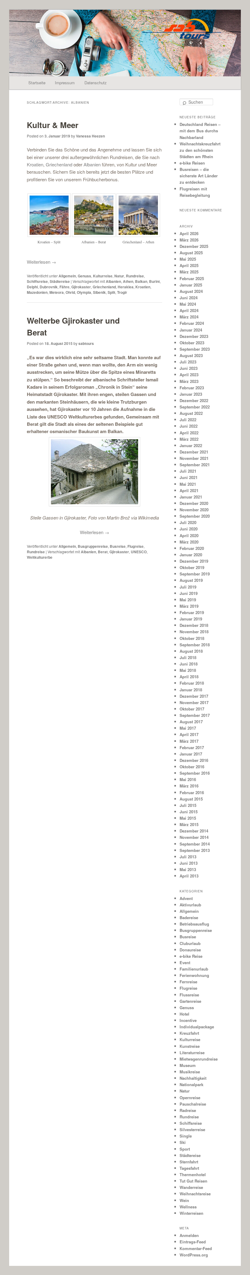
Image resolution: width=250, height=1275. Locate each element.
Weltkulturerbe (39, 557)
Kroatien (35, 164)
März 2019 (189, 606)
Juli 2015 (188, 805)
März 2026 (189, 240)
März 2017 (189, 741)
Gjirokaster (81, 287)
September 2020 (195, 516)
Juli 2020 (188, 522)
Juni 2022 (189, 426)
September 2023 (195, 349)
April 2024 (189, 310)
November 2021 (194, 458)
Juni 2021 (189, 477)
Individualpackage (197, 1027)
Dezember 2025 (194, 246)
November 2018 (194, 631)
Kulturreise (102, 276)
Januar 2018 (191, 690)
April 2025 (189, 265)
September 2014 (195, 844)
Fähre (64, 287)
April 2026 (189, 233)
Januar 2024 (191, 330)
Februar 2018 (192, 683)
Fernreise (188, 982)
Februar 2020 (192, 548)
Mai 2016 (188, 779)
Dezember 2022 (194, 400)
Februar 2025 (192, 278)
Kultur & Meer (52, 124)
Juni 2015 (189, 812)
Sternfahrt (189, 1162)
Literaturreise (192, 1052)
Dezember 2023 (194, 336)
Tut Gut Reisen (193, 1181)
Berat (103, 551)
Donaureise (190, 950)
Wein (184, 1200)
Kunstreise (190, 1046)
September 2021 (195, 464)
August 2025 (191, 252)
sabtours (86, 343)
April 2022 (189, 433)
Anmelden (189, 1235)
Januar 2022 (191, 445)
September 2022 (195, 407)
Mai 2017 (188, 728)
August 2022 (191, 413)
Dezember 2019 (194, 561)
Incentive (188, 1020)
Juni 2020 (189, 529)
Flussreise (189, 995)
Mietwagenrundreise (199, 1059)
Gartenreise (190, 1001)
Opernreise (190, 1097)
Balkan (141, 281)
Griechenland (59, 164)
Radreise (188, 1110)
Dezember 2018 (194, 625)
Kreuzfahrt (189, 1033)
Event (185, 962)
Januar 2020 (191, 555)
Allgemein (67, 276)
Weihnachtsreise (195, 1194)
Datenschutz (95, 82)
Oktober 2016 (192, 767)
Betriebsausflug (194, 924)
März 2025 (189, 272)
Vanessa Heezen (90, 136)
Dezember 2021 (194, 452)
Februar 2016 (192, 792)
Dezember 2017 (194, 696)
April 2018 (189, 676)
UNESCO (139, 551)
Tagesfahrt (189, 1168)
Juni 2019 (189, 593)
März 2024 (189, 317)
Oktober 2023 (192, 343)
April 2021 (189, 490)
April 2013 (189, 876)
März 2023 (189, 381)
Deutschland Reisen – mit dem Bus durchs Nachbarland (200, 130)
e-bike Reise (191, 956)
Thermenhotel (193, 1174)
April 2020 (189, 535)
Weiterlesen (41, 262)
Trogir (122, 292)
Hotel (184, 1014)
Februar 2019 (192, 612)
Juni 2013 (189, 863)
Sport (185, 1149)
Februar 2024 (192, 323)
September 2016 (195, 773)
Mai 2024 (188, 304)
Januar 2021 (191, 497)
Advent (186, 898)
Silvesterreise (192, 1129)
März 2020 (189, 542)
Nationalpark (191, 1084)
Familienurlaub (194, 969)
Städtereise (60, 281)
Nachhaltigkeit (193, 1078)
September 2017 (195, 715)
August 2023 (191, 355)
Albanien (93, 164)
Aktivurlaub (190, 905)
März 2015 (189, 824)
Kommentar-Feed (196, 1248)
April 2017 (189, 734)
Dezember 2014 (194, 831)
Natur (119, 276)
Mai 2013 (188, 869)
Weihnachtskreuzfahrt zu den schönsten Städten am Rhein (200, 150)
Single (186, 1136)
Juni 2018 (189, 664)
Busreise (118, 546)
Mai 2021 (188, 484)
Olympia (84, 292)
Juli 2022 (188, 419)
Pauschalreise (193, 1104)
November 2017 (194, 702)
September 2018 (195, 645)
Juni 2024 (189, 298)
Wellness (188, 1207)
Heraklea (126, 287)
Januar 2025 (191, 285)
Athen (128, 281)
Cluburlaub (190, 943)
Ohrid (70, 292)
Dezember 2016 (194, 760)
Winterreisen (191, 1213)
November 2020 (194, 509)
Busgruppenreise (93, 546)
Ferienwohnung (194, 975)
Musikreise (190, 1072)
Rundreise (135, 276)
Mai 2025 (188, 259)
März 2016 (189, 786)
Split (111, 292)
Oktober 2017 (192, 709)
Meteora (56, 292)
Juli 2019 (188, 587)
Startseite (36, 82)
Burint (154, 281)
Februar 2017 (192, 747)
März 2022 (189, 439)
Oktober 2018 (192, 638)
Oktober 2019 (192, 567)
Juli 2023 (188, 362)
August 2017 (191, 721)
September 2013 (195, 850)
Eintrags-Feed (193, 1242)
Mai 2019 (188, 600)
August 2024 (191, 291)
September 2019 (195, 574)
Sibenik (99, 292)
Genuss (84, 276)
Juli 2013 (188, 857)
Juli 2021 (188, 471)
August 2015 (191, 799)
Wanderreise (191, 1187)
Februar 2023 (192, 388)
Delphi (32, 287)
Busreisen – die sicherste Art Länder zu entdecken (199, 175)
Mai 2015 (188, 818)
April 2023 (189, 374)
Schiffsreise (37, 281)
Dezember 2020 (194, 503)
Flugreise (135, 546)
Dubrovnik (49, 287)
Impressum (65, 82)
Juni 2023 (189, 368)
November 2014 (194, 837)
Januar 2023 (191, 394)
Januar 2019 (191, 619)
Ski (183, 1142)
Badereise (189, 917)
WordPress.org (194, 1255)
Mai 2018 (188, 670)
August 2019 (191, 580)
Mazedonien (37, 292)
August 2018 (191, 651)
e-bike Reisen (192, 163)
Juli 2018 (188, 657)
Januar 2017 (191, 754)
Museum (188, 1065)
